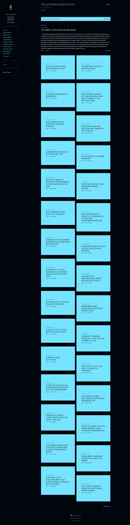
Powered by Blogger (77, 515)
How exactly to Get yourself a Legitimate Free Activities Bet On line (56, 273)
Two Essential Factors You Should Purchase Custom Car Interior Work (57, 448)
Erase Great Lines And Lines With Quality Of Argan (91, 458)
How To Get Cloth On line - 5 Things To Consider (91, 368)
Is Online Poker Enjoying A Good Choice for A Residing (93, 248)
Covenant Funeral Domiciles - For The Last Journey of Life (92, 338)
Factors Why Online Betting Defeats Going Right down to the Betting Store (92, 97)
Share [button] (42, 50)
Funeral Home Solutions (53, 358)
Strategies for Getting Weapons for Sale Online (92, 186)
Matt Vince (79, 518)
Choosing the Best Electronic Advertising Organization (92, 398)
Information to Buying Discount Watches (57, 303)
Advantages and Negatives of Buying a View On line (92, 308)
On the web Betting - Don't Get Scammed (56, 213)
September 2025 (7, 49)
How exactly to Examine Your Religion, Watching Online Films (58, 242)
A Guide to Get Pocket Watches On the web (56, 331)
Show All (106, 19)
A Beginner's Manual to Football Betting (57, 153)
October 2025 (7, 46)
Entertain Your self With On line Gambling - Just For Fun (93, 128)
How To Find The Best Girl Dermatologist (56, 67)
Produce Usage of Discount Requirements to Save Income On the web (57, 183)
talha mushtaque (10, 14)
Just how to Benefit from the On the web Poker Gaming (91, 488)
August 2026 (7, 32)
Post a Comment (52, 70)
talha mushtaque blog (58, 4)
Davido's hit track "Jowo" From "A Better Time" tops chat (56, 417)
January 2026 (7, 39)
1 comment (46, 50)
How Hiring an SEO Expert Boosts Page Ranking (55, 124)
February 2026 (7, 37)
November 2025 (7, 44)
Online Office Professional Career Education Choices (91, 278)
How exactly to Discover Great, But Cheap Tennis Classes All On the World (58, 480)
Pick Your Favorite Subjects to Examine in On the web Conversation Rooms (92, 217)
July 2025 (6, 53)
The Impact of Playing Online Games (58, 30)
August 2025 (7, 51)
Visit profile (10, 22)
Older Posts (106, 506)
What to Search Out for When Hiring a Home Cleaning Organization (93, 428)
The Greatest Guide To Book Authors (92, 67)
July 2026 (6, 35)
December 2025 (8, 42)
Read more (107, 50)
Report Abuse (7, 72)
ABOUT (43, 10)
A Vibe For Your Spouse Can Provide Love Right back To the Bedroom (57, 387)
